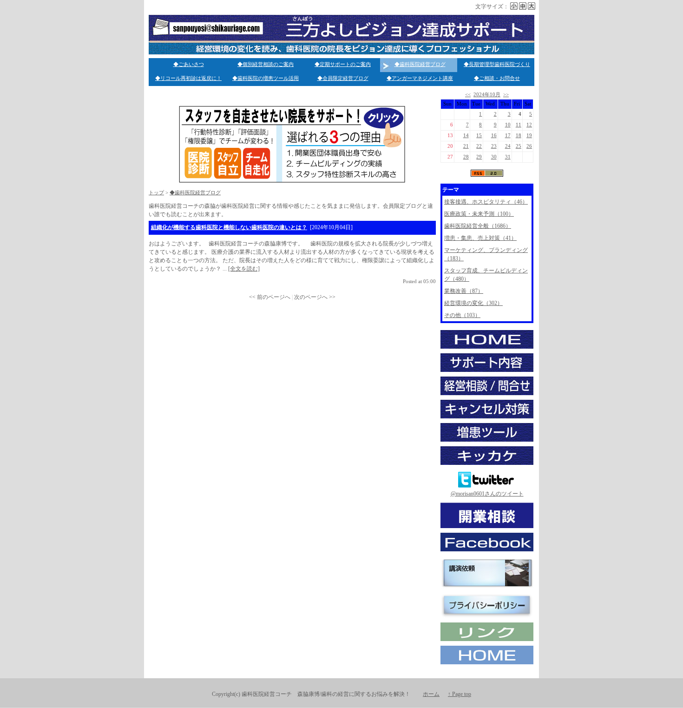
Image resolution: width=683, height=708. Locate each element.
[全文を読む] (244, 268)
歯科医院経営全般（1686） (477, 226)
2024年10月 (486, 94)
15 (479, 135)
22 (479, 146)
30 (494, 156)
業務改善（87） (463, 291)
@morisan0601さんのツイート (487, 493)
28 (466, 156)
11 (518, 124)
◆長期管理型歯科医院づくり (497, 64)
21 (466, 146)
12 (529, 124)
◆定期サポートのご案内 (343, 64)
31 (508, 156)
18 (518, 135)
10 (508, 124)
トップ (156, 192)
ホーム (431, 694)
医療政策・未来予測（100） (479, 214)
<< (468, 94)
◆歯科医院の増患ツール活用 (265, 78)
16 (494, 135)
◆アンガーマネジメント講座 (420, 78)
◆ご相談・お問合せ (497, 78)
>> (506, 94)
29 (479, 156)
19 (529, 135)
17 (508, 135)
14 (466, 135)
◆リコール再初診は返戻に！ (188, 78)
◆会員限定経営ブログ (342, 78)
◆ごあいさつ (188, 64)
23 (494, 146)
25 (518, 146)
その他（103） (462, 315)
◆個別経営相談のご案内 (265, 64)
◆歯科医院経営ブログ (420, 64)
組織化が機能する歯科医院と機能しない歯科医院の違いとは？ (229, 227)
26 (529, 146)
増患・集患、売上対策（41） (480, 238)
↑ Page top (459, 694)
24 (508, 146)
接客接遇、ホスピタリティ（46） (486, 202)
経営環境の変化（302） (473, 303)
